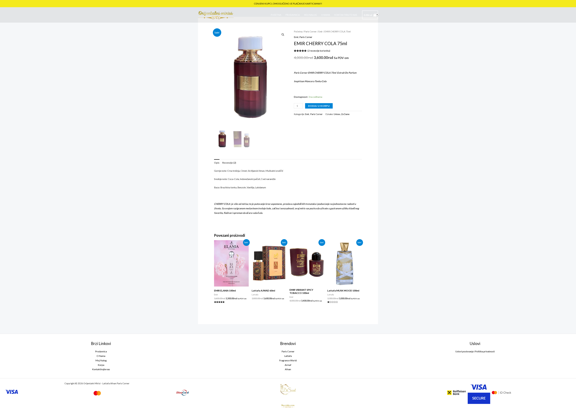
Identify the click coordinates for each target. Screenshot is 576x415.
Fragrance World (288, 360)
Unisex (337, 114)
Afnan (288, 369)
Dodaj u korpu (319, 105)
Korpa (101, 364)
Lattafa (288, 355)
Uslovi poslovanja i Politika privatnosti (475, 351)
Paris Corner (310, 31)
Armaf (288, 364)
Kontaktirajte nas (345, 15)
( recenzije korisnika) (319, 50)
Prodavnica (101, 351)
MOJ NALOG (310, 15)
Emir (320, 31)
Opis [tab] (216, 162)
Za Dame (345, 114)
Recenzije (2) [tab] (229, 162)
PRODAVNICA (292, 15)
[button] (283, 34)
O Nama (325, 15)
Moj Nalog (101, 360)
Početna (276, 15)
